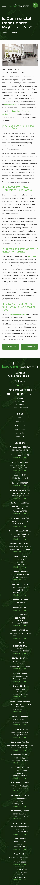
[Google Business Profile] (18, 385)
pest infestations (10, 105)
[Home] (19, 5)
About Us (20, 433)
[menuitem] (20, 398)
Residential (20, 421)
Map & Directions (20, 457)
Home (20, 418)
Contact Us (20, 437)
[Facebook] (22, 385)
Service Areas (20, 429)
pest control (32, 256)
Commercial (20, 425)
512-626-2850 (20, 376)
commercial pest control (17, 314)
